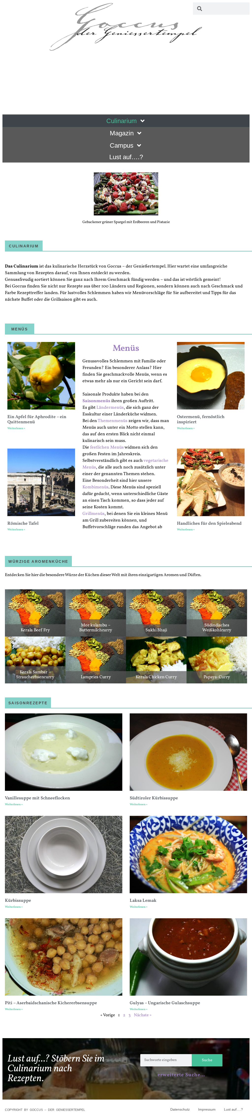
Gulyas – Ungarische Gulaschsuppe (165, 1003)
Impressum (207, 1109)
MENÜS (19, 329)
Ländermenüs (110, 408)
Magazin (122, 133)
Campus (121, 145)
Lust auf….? (126, 157)
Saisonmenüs (96, 401)
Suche (207, 1060)
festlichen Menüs (107, 447)
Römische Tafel (23, 524)
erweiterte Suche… (181, 1075)
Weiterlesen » (16, 428)
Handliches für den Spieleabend (209, 524)
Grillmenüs (93, 514)
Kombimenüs (95, 487)
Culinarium (121, 121)
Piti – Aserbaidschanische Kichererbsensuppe (51, 1003)
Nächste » (143, 1015)
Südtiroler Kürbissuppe (154, 798)
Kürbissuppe (18, 901)
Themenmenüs (112, 421)
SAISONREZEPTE (28, 703)
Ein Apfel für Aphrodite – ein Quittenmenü (36, 419)
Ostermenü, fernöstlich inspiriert (200, 419)
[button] (10, 188)
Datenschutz (180, 1109)
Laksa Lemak (143, 901)
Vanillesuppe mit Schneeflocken (37, 798)
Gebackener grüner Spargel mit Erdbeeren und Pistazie (126, 222)
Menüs (126, 348)
